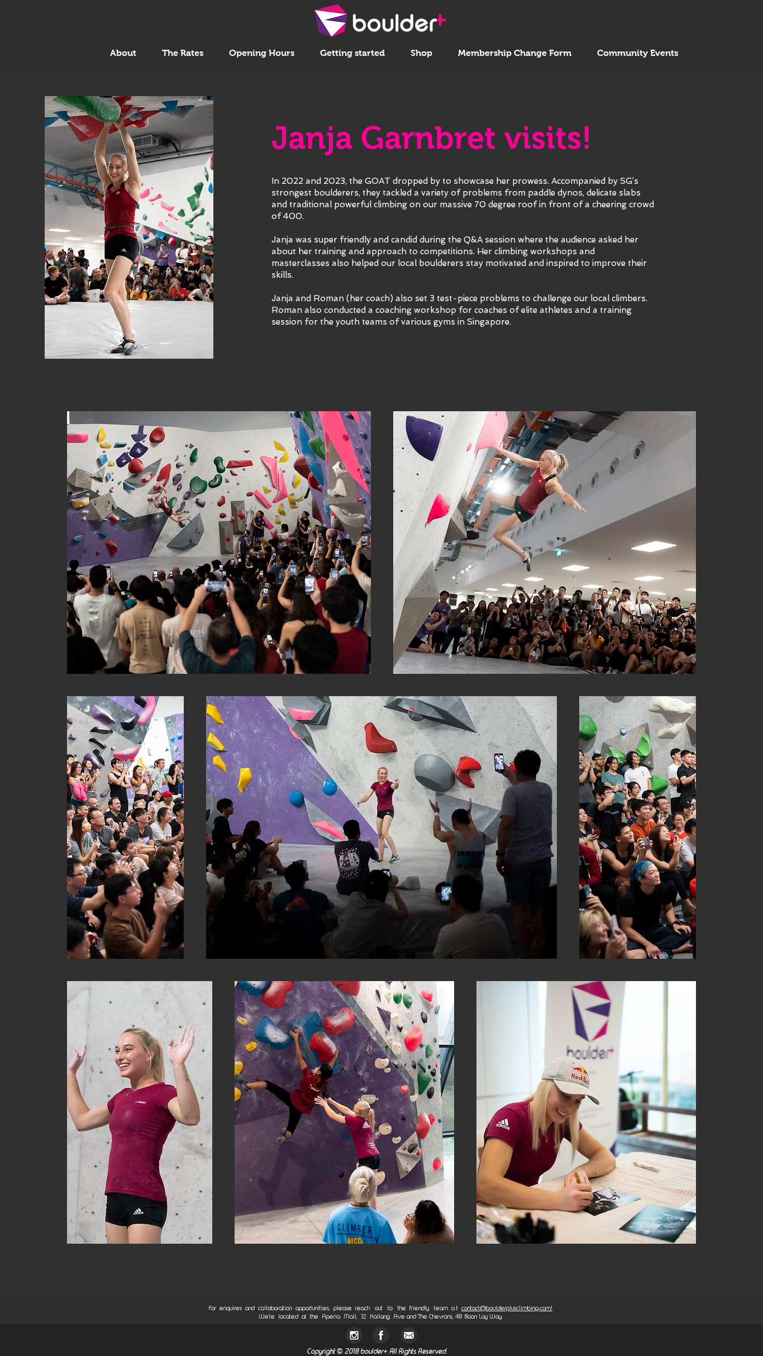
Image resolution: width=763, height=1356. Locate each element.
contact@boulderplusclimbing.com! (506, 1308)
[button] (123, 53)
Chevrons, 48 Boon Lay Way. (465, 1316)
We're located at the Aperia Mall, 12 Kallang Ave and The (343, 1316)
